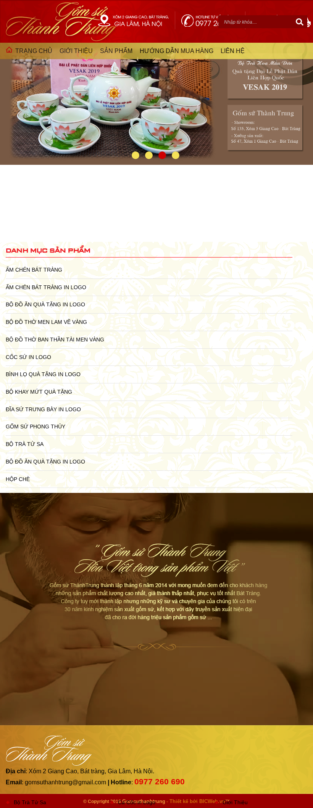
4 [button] (175, 155)
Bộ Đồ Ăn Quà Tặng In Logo (45, 304)
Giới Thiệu (235, 802)
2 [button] (149, 155)
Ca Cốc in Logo (136, 802)
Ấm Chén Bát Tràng (34, 270)
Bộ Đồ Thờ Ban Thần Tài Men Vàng (55, 339)
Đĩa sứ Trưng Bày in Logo (43, 409)
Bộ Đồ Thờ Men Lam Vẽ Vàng (46, 322)
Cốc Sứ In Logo (28, 357)
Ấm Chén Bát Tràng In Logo (46, 287)
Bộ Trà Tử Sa (25, 444)
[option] (156, 104)
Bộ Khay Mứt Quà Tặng (39, 392)
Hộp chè (18, 479)
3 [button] (162, 155)
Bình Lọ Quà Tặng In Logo (43, 374)
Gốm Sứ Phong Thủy (35, 426)
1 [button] (135, 155)
